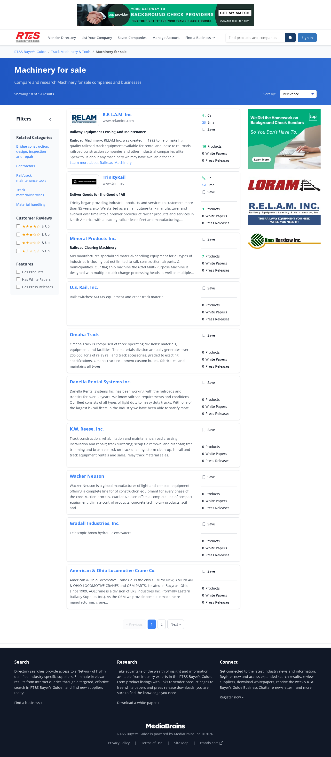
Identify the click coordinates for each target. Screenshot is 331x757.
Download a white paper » (138, 702)
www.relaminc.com (118, 120)
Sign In (307, 37)
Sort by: (269, 94)
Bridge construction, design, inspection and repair (32, 151)
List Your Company (97, 37)
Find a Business (198, 37)
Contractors (25, 166)
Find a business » (28, 702)
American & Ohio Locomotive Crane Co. (113, 570)
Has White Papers (36, 279)
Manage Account (166, 37)
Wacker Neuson (87, 476)
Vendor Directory (62, 37)
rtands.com (210, 743)
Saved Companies (132, 37)
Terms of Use (152, 743)
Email (211, 122)
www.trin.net (113, 183)
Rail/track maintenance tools (31, 178)
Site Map (181, 743)
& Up (36, 226)
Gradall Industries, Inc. (94, 523)
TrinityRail (114, 177)
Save (211, 129)
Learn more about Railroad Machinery (101, 162)
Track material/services (30, 192)
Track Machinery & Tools (71, 51)
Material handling (30, 204)
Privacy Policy (119, 743)
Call (210, 115)
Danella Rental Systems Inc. (100, 382)
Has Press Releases (37, 287)
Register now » (232, 697)
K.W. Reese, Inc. (87, 429)
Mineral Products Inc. (93, 238)
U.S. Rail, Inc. (84, 287)
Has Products (32, 272)
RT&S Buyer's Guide (30, 51)
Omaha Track (84, 334)
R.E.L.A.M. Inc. (118, 114)
